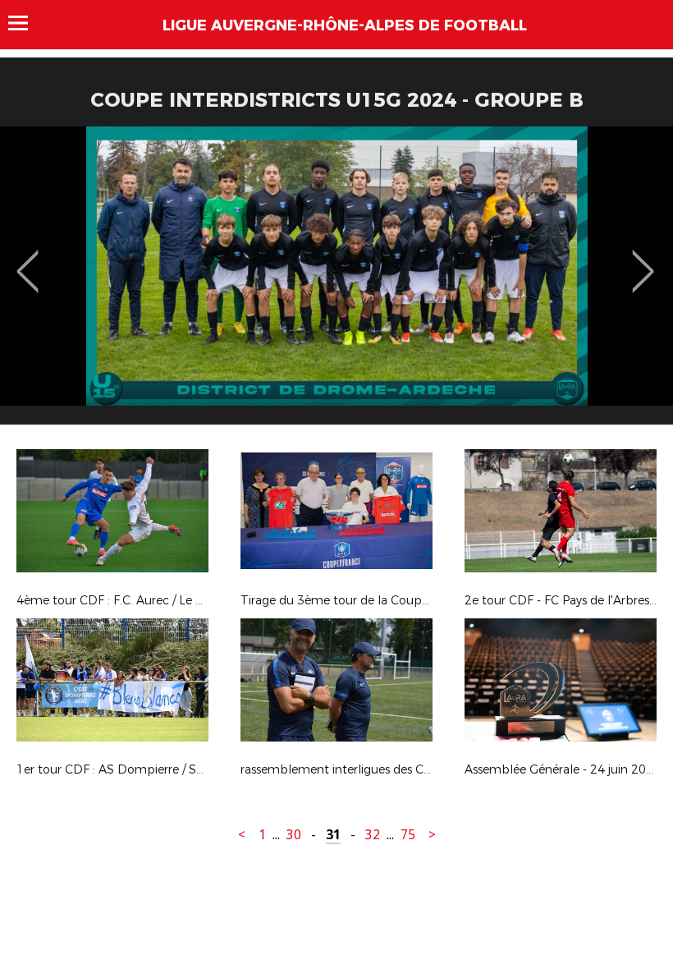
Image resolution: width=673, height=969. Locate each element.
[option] (336, 281)
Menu (25, 23)
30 (293, 835)
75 (408, 835)
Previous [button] (27, 259)
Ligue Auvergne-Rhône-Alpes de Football (345, 25)
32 (372, 835)
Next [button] (643, 259)
